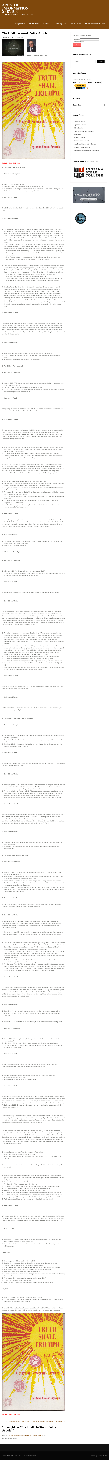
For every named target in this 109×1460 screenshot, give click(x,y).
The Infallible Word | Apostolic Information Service (26, 1435)
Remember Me (79, 41)
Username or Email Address (82, 35)
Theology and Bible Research (84, 131)
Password (76, 39)
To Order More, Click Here (11, 163)
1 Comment (19, 37)
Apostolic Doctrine (80, 125)
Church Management (81, 141)
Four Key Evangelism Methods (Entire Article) (48, 1421)
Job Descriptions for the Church (85, 144)
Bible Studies (78, 128)
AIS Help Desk (61, 24)
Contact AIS (47, 24)
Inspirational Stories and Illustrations (86, 150)
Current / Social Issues (82, 147)
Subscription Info (19, 24)
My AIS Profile (34, 24)
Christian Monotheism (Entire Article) (15, 1421)
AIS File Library (75, 24)
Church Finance (79, 137)
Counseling (78, 134)
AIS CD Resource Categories (95, 24)
